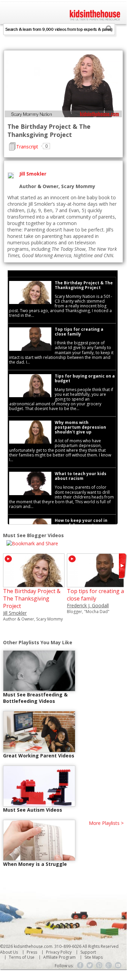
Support (88, 952)
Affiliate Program (59, 957)
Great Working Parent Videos (38, 755)
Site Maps (93, 957)
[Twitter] (89, 965)
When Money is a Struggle (35, 864)
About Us (9, 952)
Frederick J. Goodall (88, 605)
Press (32, 952)
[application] (63, 84)
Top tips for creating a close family (95, 594)
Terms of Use (21, 957)
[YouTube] (118, 965)
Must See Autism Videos (32, 810)
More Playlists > (106, 823)
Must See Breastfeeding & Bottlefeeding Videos (35, 697)
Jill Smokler (15, 613)
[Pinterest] (99, 965)
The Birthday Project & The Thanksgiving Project (31, 598)
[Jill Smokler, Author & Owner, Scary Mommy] (34, 584)
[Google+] (108, 965)
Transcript (27, 146)
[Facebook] (80, 965)
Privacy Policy (59, 952)
